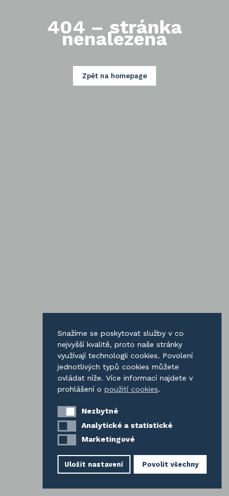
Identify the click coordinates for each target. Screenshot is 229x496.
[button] (67, 411)
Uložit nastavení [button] (93, 464)
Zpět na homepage (114, 76)
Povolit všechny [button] (170, 464)
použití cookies (131, 389)
